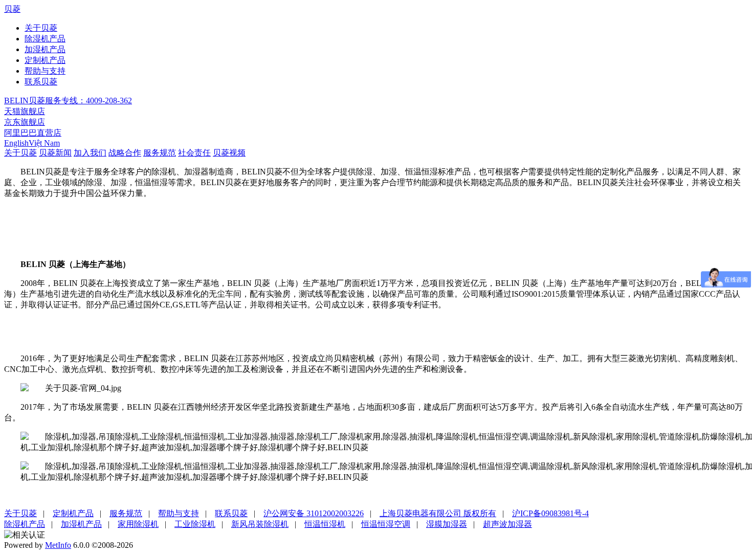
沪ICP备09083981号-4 (550, 513)
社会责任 (194, 152)
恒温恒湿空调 (385, 524)
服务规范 (159, 152)
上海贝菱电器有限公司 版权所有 (438, 513)
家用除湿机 (138, 524)
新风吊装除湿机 (260, 524)
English (16, 143)
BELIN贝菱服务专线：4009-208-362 (68, 100)
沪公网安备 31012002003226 (313, 513)
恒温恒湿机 (324, 524)
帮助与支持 (45, 71)
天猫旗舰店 (24, 111)
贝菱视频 (229, 152)
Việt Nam (44, 143)
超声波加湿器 (507, 524)
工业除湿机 (194, 524)
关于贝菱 (41, 28)
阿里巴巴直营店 (32, 132)
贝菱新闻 (55, 152)
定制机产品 (45, 60)
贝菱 (12, 9)
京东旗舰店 (24, 122)
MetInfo (58, 545)
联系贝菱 (41, 81)
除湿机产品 (45, 38)
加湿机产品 (45, 49)
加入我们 (90, 152)
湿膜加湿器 (446, 524)
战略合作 (124, 152)
